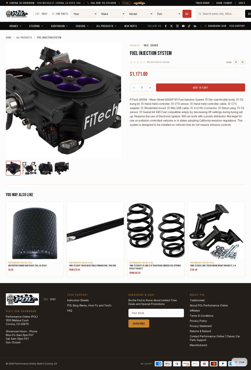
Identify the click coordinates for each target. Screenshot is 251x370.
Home (8, 37)
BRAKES (14, 26)
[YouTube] (183, 25)
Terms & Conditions (201, 315)
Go (187, 14)
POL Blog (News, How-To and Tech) (89, 305)
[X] (171, 25)
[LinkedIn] (195, 25)
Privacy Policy (198, 320)
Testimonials (197, 300)
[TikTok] (189, 25)
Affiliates (195, 310)
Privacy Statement (201, 326)
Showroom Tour (217, 25)
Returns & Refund (200, 331)
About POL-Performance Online (209, 305)
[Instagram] (177, 25)
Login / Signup (224, 2)
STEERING (34, 26)
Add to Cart (200, 87)
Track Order (203, 2)
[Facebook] (165, 25)
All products (24, 37)
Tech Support (237, 25)
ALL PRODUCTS (104, 26)
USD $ (242, 2)
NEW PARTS (130, 26)
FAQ (69, 310)
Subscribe (139, 323)
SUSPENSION (58, 26)
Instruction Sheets (78, 300)
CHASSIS (80, 26)
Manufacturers (198, 345)
